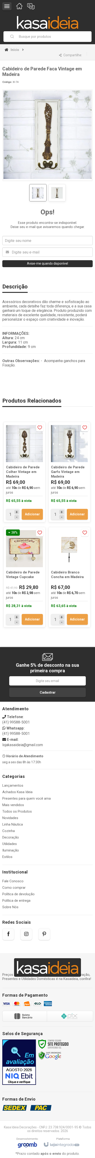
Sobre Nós (10, 907)
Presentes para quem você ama (26, 798)
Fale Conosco (13, 881)
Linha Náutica (12, 824)
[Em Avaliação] (19, 1062)
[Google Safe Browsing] (49, 1055)
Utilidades (9, 844)
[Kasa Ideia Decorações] (47, 20)
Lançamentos (12, 785)
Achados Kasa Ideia (17, 792)
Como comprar (14, 888)
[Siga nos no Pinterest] (44, 934)
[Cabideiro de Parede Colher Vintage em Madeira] (24, 472)
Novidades (10, 818)
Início (15, 50)
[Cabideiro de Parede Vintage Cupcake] (24, 577)
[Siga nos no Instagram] (26, 934)
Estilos (7, 857)
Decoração (10, 837)
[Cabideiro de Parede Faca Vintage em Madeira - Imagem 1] (38, 192)
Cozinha (8, 831)
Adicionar (32, 514)
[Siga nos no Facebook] (8, 934)
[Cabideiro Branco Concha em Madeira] (69, 577)
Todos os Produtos (17, 811)
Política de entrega (16, 900)
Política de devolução (18, 894)
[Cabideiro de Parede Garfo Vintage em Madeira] (69, 472)
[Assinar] (47, 692)
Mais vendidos (13, 805)
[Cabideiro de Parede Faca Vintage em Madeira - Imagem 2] (57, 192)
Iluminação (10, 850)
